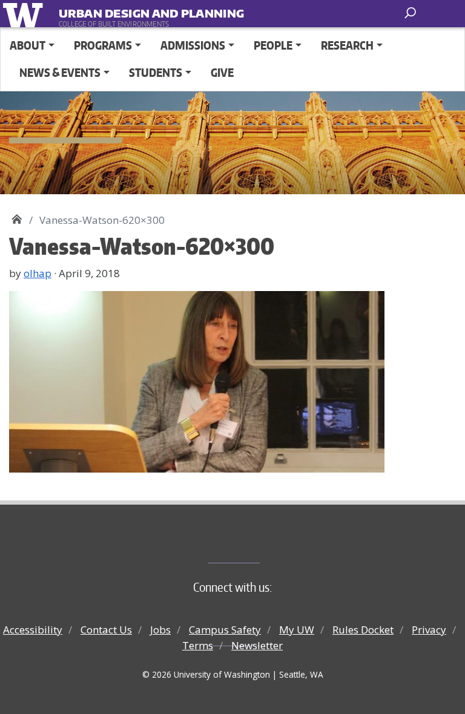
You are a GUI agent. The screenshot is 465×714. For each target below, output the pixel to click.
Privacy (429, 630)
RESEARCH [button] (347, 45)
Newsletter (257, 645)
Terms (197, 645)
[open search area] (411, 13)
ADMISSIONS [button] (192, 45)
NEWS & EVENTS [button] (60, 72)
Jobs (160, 630)
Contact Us (106, 630)
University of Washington (25, 13)
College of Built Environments (257, 543)
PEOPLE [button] (273, 45)
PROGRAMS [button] (103, 45)
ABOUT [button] (27, 45)
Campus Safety (225, 630)
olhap (37, 273)
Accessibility (32, 630)
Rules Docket (363, 630)
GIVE (222, 72)
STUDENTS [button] (155, 72)
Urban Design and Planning (134, 11)
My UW (296, 630)
